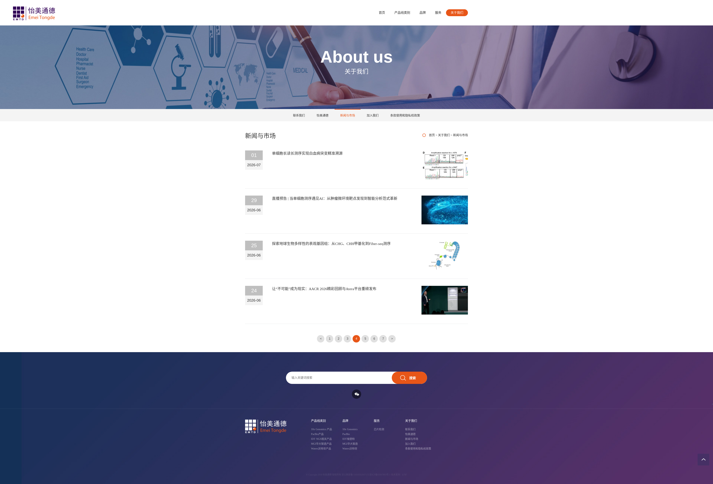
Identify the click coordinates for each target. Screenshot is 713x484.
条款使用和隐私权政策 (405, 115)
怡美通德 (322, 115)
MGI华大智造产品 (321, 443)
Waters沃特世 (349, 448)
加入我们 (373, 115)
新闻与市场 (347, 115)
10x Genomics (349, 429)
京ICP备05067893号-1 (379, 474)
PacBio (346, 434)
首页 (382, 12)
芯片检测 (379, 429)
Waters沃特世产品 (321, 448)
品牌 (422, 12)
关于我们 (457, 12)
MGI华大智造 (350, 443)
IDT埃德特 (348, 439)
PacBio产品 (317, 434)
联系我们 (299, 115)
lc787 (404, 474)
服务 (438, 12)
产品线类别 (402, 12)
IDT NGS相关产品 (321, 439)
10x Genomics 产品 (321, 429)
